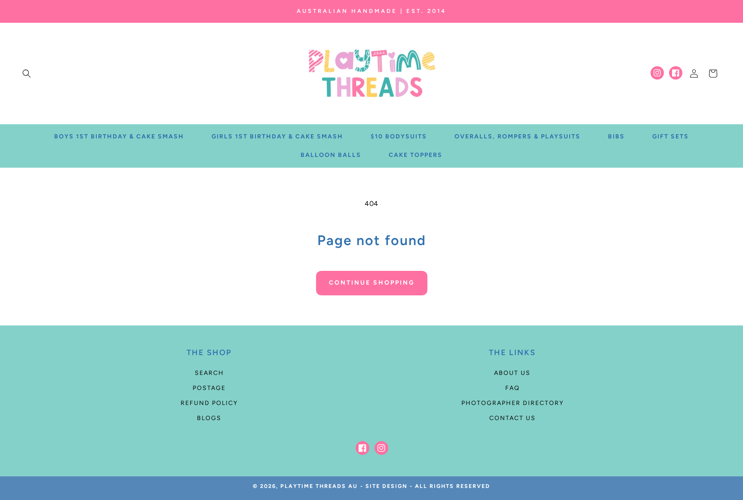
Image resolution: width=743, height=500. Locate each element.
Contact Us (512, 418)
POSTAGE (209, 388)
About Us (512, 373)
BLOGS (209, 418)
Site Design (386, 486)
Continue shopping (371, 282)
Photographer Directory (512, 403)
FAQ (512, 388)
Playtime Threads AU (319, 486)
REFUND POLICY (209, 403)
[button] (26, 73)
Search (209, 373)
